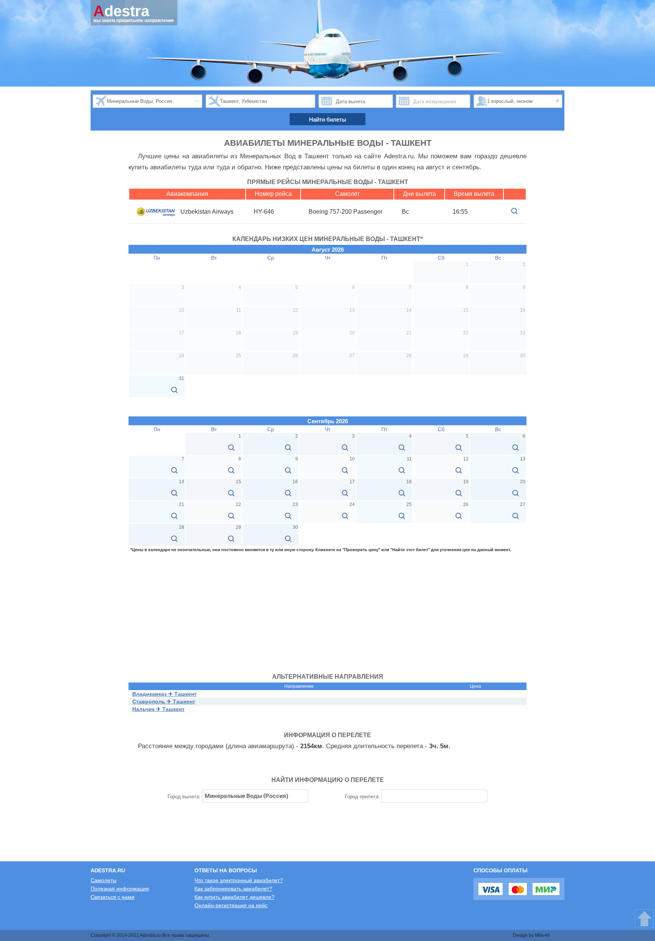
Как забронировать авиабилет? (233, 889)
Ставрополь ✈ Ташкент (163, 701)
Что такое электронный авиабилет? (238, 880)
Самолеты (103, 880)
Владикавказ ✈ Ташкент (164, 694)
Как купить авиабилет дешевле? (234, 897)
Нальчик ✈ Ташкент (158, 709)
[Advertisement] (327, 609)
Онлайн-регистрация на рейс (231, 905)
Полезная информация (120, 889)
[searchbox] (255, 796)
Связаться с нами (113, 897)
